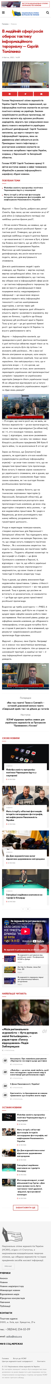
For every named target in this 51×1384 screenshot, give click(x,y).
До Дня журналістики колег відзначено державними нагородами (31, 1153)
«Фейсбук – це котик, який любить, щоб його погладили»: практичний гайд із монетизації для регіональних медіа (29, 1072)
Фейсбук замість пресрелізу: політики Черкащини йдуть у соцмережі (23, 188)
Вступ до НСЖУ (19, 1358)
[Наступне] (28, 909)
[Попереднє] (23, 909)
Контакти (41, 1361)
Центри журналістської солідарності (17, 1361)
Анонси (4, 1278)
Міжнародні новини (10, 1290)
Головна (5, 24)
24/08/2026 (11, 902)
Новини (14, 24)
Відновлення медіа (9, 1294)
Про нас (8, 1266)
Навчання (5, 1302)
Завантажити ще (25, 1208)
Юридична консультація (12, 1298)
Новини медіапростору (12, 1286)
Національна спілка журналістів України (24, 1367)
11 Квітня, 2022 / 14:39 (11, 57)
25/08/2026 (11, 779)
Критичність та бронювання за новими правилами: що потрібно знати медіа (28, 1094)
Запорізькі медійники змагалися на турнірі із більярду (28, 1168)
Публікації (5, 1306)
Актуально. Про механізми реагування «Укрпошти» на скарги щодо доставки (28, 1060)
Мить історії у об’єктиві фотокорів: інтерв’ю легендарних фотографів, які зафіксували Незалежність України (24, 197)
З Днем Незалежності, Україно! (24, 1084)
